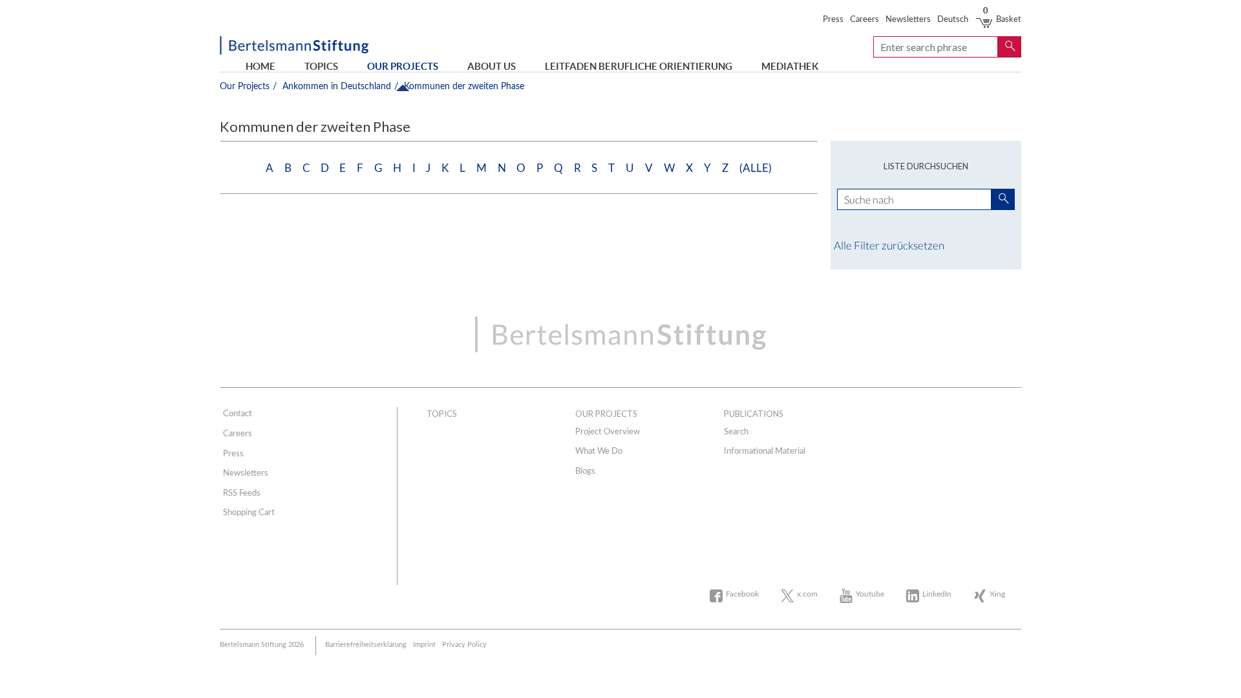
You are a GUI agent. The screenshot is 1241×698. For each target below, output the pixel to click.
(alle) (755, 168)
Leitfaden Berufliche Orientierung (638, 66)
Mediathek (789, 66)
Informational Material (764, 451)
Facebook (742, 594)
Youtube (870, 594)
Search (736, 432)
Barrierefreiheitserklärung (366, 644)
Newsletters (908, 20)
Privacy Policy (464, 644)
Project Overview (607, 432)
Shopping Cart (249, 513)
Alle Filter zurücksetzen (889, 245)
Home (260, 66)
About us (491, 66)
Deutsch (952, 20)
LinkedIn (936, 594)
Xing (997, 594)
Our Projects (402, 66)
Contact (237, 414)
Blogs (585, 471)
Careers (864, 20)
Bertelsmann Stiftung (294, 47)
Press (833, 20)
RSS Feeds (241, 493)
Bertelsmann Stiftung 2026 (262, 644)
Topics (321, 66)
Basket (1002, 20)
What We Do (598, 451)
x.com (807, 594)
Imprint (424, 644)
